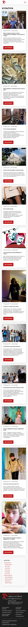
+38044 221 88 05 (15, 596)
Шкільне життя (7, 562)
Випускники (8, 580)
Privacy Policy (5, 622)
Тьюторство (19, 612)
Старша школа (6, 612)
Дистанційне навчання (6, 615)
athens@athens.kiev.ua (14, 598)
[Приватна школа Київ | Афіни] (4, 2)
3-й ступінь (7, 569)
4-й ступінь (7, 571)
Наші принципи (21, 610)
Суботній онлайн (18, 608)
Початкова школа (5, 608)
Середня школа (7, 610)
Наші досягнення (8, 575)
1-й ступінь (7, 566)
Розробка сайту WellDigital (9, 624)
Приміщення (20, 616)
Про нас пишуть (8, 579)
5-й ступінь (7, 573)
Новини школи (8, 564)
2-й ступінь (7, 568)
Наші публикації (8, 577)
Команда (19, 614)
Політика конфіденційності (9, 620)
